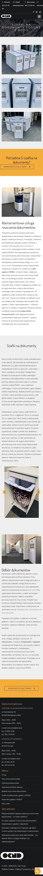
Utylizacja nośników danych (12, 787)
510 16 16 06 (6, 5)
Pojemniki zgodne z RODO (12, 799)
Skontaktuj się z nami (15, 167)
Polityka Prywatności (23, 869)
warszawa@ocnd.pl (14, 728)
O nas (4, 775)
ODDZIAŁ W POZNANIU (12, 739)
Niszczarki (6, 804)
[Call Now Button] (37, 871)
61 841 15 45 (9, 762)
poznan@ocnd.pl (18, 3)
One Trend (21, 866)
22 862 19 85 (9, 731)
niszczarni (31, 590)
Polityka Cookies (8, 869)
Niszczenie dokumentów (11, 779)
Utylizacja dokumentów (10, 783)
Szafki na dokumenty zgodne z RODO (16, 795)
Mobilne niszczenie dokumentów (14, 791)
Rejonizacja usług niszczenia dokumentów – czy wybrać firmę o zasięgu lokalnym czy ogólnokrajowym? (20, 838)
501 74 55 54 (30, 3)
